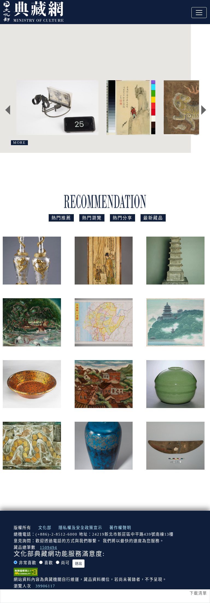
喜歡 (48, 563)
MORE (19, 143)
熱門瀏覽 (92, 218)
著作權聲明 (120, 528)
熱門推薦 (61, 218)
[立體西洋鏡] (57, 107)
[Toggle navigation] (199, 12)
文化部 (44, 528)
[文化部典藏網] (33, 10)
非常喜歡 (27, 563)
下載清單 (198, 593)
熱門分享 (122, 218)
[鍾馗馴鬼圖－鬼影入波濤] (131, 107)
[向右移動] (203, 110)
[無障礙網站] (26, 571)
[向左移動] (7, 110)
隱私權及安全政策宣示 (80, 528)
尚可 (65, 563)
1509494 (48, 547)
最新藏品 (153, 218)
